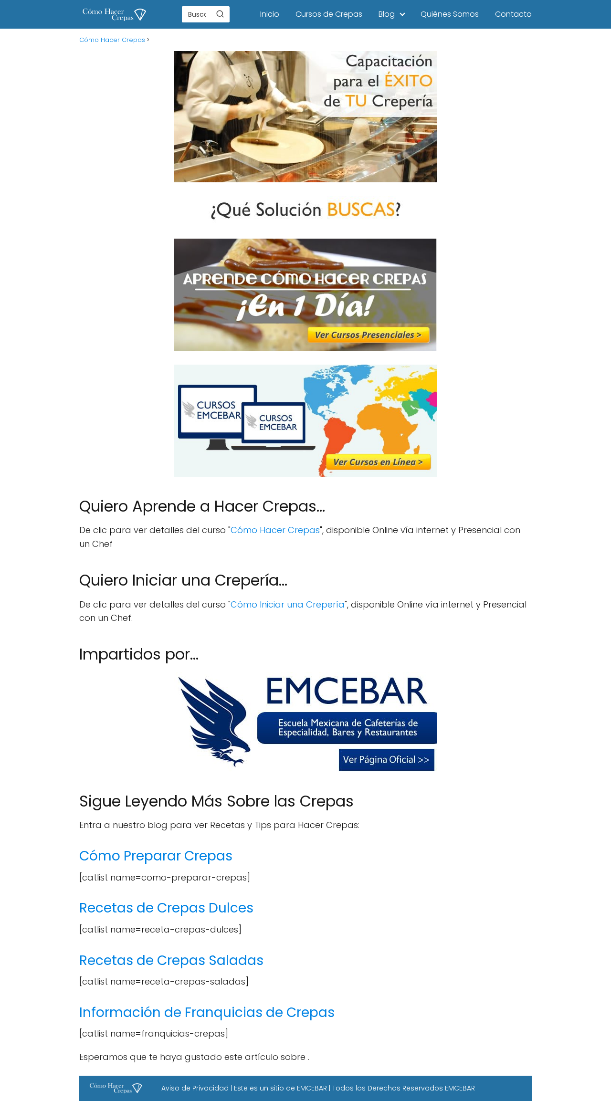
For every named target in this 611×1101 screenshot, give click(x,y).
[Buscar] (220, 13)
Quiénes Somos (450, 14)
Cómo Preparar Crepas (155, 856)
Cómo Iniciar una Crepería (288, 604)
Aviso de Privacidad (195, 1088)
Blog (387, 14)
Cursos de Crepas (328, 14)
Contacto (513, 14)
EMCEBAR (312, 1088)
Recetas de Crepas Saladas (171, 960)
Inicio (269, 14)
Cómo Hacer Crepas (275, 530)
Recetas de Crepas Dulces (166, 908)
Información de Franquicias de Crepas (207, 1012)
